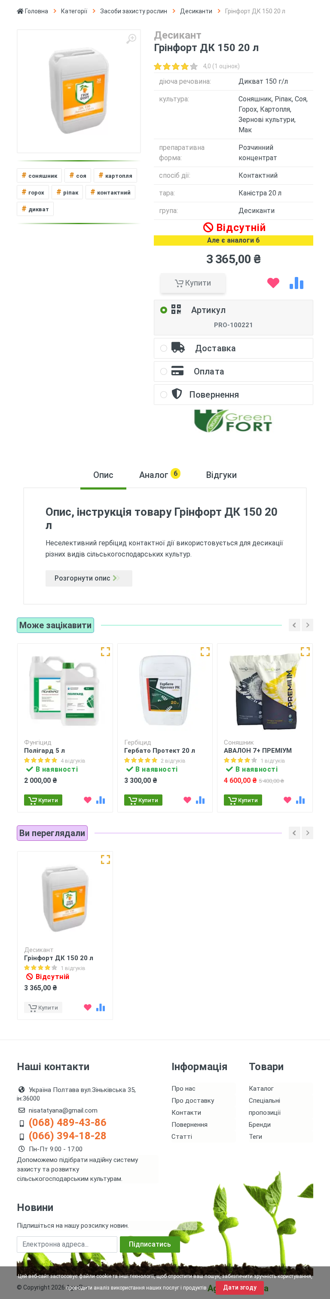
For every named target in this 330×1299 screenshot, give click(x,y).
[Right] (307, 625)
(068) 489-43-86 (68, 1122)
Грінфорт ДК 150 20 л (58, 958)
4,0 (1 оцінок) (221, 66)
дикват (35, 208)
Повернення (189, 1125)
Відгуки (221, 475)
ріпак (67, 191)
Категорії (74, 11)
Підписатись (150, 1244)
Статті (181, 1137)
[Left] (294, 625)
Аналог (158, 474)
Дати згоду (240, 1287)
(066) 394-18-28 (68, 1136)
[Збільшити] (131, 39)
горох (32, 191)
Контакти (186, 1112)
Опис (103, 475)
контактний (110, 191)
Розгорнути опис (82, 578)
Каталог (261, 1088)
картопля (115, 174)
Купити (197, 282)
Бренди (260, 1125)
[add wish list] (273, 283)
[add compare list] (296, 283)
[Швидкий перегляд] (105, 651)
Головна (36, 11)
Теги (255, 1137)
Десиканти (196, 11)
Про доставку (192, 1100)
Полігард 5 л (44, 750)
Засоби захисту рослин (133, 11)
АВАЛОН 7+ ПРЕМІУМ (258, 750)
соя (77, 174)
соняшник (39, 174)
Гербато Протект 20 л (159, 750)
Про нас (183, 1088)
